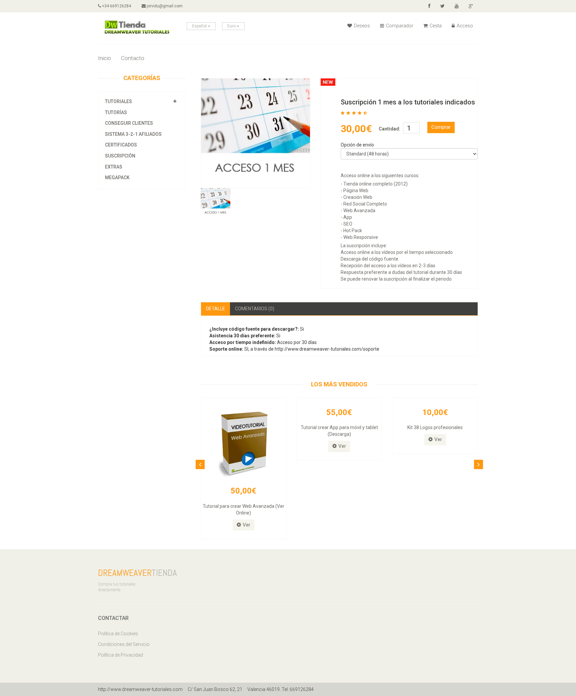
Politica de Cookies (118, 633)
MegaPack (117, 177)
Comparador (399, 25)
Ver (246, 525)
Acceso (464, 25)
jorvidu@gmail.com (164, 6)
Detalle (215, 308)
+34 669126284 (116, 6)
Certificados (121, 144)
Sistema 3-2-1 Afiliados (133, 134)
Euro (232, 26)
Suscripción (120, 155)
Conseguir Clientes (129, 123)
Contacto (132, 58)
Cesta (435, 25)
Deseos (361, 25)
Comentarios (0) (254, 308)
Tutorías (116, 112)
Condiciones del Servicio (124, 644)
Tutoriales (118, 101)
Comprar (441, 127)
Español (200, 26)
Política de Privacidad (120, 655)
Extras (113, 166)
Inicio (104, 58)
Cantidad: (389, 128)
